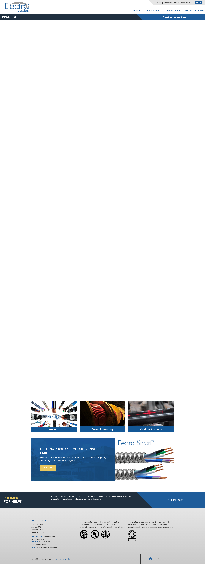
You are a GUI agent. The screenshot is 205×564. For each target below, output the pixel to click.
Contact (199, 10)
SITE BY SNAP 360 (64, 559)
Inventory (168, 10)
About (178, 10)
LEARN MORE (49, 469)
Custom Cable (153, 10)
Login (198, 2)
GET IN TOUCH (176, 500)
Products (138, 10)
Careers (188, 10)
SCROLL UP (157, 559)
